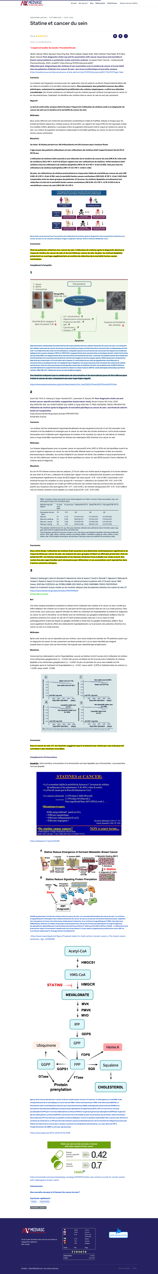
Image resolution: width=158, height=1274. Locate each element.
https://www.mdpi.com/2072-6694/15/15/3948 (50, 1133)
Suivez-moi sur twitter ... (129, 3)
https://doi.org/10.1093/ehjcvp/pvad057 (76, 63)
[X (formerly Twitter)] (126, 36)
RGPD (135, 1268)
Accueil (73, 3)
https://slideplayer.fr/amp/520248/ (45, 841)
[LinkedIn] (120, 36)
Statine (34, 1201)
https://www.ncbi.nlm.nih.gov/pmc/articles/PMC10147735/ (54, 414)
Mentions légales (124, 1268)
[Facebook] (115, 36)
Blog (91, 3)
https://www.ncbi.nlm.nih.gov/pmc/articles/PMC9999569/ (54, 591)
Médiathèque (112, 3)
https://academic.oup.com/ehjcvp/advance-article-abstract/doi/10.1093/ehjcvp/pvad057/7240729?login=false (76, 72)
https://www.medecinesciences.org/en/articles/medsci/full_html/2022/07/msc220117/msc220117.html (73, 384)
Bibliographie (100, 3)
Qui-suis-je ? (83, 3)
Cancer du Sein (44, 1201)
